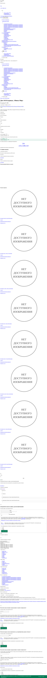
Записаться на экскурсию (8, 48)
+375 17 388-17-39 (3, 8)
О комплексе (4, 553)
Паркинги (5, 37)
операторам (23, 663)
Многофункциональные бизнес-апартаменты (9, 41)
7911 (23, 143)
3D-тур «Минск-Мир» (7, 12)
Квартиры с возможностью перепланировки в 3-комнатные (13, 25)
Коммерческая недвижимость (8, 29)
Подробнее (2, 157)
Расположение (4, 572)
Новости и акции (5, 40)
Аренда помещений (7, 32)
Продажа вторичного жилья (8, 39)
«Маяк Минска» (6, 13)
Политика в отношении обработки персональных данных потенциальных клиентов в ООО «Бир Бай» (16, 601)
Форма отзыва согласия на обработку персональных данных (9, 602)
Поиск (3, 556)
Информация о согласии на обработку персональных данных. (10, 520)
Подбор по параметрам (5, 563)
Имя (10, 510)
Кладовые (5, 30)
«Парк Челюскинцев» (7, 14)
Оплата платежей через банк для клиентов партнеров (12, 45)
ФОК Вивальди (6, 36)
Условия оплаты (4, 42)
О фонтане (4, 554)
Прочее (5, 49)
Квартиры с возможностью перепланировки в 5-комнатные (13, 27)
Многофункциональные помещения (9, 28)
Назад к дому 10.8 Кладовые (4, 98)
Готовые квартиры (5, 580)
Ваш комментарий (12, 514)
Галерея (3, 564)
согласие (2, 523)
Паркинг (5, 31)
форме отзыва (23, 518)
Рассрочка (5, 43)
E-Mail (11, 512)
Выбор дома (4, 551)
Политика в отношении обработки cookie (39, 601)
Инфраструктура (4, 552)
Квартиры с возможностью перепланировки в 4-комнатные (13, 26)
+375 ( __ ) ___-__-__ (13, 511)
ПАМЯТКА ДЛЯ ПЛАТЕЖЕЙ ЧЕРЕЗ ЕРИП (11, 44)
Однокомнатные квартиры (8, 23)
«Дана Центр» (6, 38)
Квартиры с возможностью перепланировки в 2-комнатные (13, 24)
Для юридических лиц (7, 46)
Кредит (5, 86)
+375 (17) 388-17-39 (7, 590)
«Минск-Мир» (6, 33)
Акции (3, 555)
